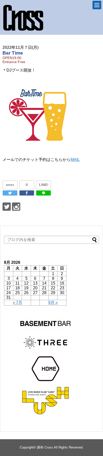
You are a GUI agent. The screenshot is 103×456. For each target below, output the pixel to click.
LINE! (43, 185)
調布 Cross (45, 447)
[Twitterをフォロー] (6, 206)
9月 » (53, 302)
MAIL (75, 159)
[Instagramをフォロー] (16, 206)
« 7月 (17, 302)
